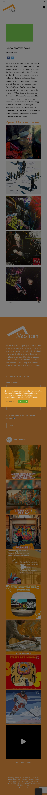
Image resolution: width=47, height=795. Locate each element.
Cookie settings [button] (10, 401)
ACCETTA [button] (23, 401)
